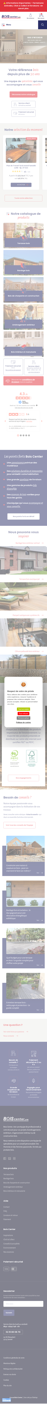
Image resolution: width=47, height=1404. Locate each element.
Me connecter (30, 18)
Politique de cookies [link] (23, 722)
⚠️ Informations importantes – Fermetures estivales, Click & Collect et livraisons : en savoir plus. (23, 6)
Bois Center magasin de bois (11, 15)
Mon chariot (41, 18)
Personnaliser (23, 718)
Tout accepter (23, 709)
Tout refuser (23, 714)
